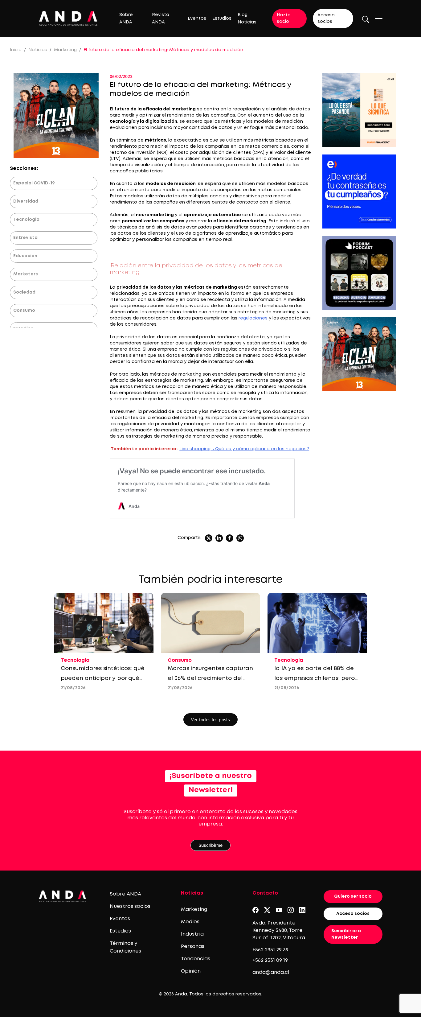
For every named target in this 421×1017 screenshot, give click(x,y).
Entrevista (25, 238)
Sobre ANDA (125, 894)
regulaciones (253, 318)
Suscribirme (210, 845)
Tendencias (195, 959)
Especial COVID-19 (34, 183)
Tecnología (26, 219)
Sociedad (24, 292)
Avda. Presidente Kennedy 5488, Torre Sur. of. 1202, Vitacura (278, 930)
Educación (25, 256)
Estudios (221, 18)
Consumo (24, 310)
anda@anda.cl (270, 972)
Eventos (197, 18)
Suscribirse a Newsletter (346, 934)
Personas (192, 946)
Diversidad (25, 201)
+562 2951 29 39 (270, 950)
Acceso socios (326, 18)
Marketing (65, 50)
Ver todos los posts (210, 720)
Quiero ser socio (353, 896)
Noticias (37, 50)
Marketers (25, 274)
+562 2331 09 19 (270, 960)
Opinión (191, 971)
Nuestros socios (130, 906)
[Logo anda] (68, 18)
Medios (190, 922)
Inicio (16, 50)
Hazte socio (284, 18)
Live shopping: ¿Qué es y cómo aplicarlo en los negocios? (244, 449)
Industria (192, 934)
